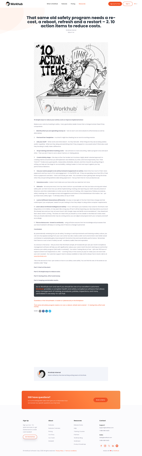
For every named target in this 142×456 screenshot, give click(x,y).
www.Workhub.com (40, 256)
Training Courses (79, 431)
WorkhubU (77, 441)
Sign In (128, 4)
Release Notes (78, 425)
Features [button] (64, 4)
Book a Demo (100, 400)
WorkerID (51, 441)
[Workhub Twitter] (109, 446)
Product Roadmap (80, 444)
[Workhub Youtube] (117, 446)
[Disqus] (71, 339)
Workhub (40, 289)
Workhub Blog (78, 438)
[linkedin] (46, 311)
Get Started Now (30, 437)
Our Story (51, 434)
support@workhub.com (106, 428)
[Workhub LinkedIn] (113, 446)
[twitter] (49, 311)
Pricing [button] (73, 4)
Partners (76, 434)
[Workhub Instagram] (105, 446)
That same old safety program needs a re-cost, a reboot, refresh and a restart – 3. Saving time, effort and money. (69, 306)
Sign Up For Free (115, 4)
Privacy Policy (59, 451)
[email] (39, 311)
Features (51, 425)
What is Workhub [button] (52, 4)
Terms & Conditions (71, 451)
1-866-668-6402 (104, 440)
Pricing (50, 431)
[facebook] (43, 311)
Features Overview (54, 428)
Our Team (51, 438)
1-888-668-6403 (104, 430)
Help (75, 428)
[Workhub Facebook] (101, 446)
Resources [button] (82, 4)
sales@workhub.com (105, 437)
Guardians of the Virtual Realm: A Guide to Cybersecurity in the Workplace (58, 301)
